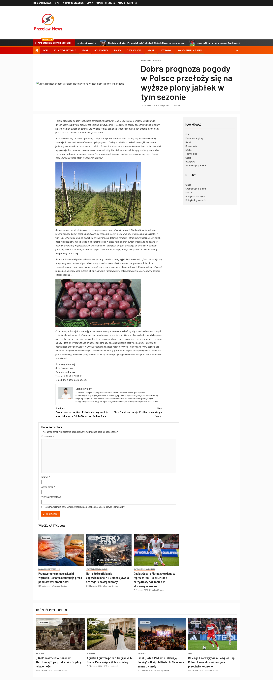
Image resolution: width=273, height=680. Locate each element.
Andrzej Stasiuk (60, 586)
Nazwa (45, 477)
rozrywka (40, 653)
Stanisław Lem (149, 105)
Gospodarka (101, 50)
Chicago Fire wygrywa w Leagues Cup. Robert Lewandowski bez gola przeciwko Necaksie (212, 43)
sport (190, 653)
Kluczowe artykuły (65, 50)
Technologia (134, 50)
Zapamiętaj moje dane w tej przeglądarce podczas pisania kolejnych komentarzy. (85, 507)
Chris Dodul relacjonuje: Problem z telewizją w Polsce (138, 412)
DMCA (90, 3)
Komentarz (47, 436)
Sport (150, 50)
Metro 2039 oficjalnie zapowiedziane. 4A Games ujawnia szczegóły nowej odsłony (107, 578)
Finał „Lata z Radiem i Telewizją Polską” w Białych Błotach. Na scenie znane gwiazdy (121, 43)
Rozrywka (166, 50)
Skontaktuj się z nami (73, 3)
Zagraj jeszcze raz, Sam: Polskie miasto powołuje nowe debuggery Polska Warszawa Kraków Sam (81, 412)
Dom (45, 50)
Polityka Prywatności (127, 3)
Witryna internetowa (51, 497)
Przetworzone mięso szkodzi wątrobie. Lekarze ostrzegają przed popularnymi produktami (60, 578)
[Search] (237, 50)
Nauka (117, 50)
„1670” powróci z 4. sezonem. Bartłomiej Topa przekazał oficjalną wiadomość (58, 662)
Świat (85, 50)
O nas (58, 3)
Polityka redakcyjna (105, 3)
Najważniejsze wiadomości (151, 60)
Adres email (48, 487)
